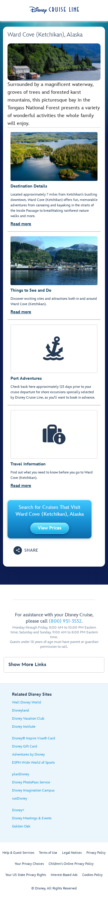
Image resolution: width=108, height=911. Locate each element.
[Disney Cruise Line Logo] (54, 10)
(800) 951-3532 (65, 621)
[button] (49, 528)
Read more (20, 223)
